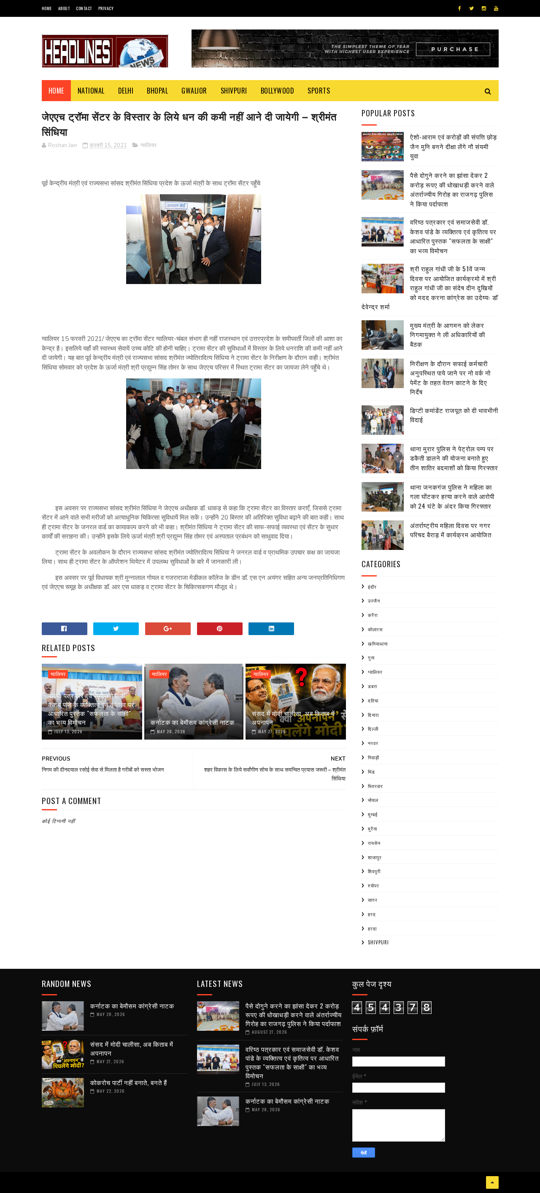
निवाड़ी (373, 757)
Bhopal (157, 91)
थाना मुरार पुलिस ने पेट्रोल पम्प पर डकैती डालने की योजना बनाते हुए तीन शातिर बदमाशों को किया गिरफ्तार (454, 458)
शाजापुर (375, 857)
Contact (84, 8)
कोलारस (375, 629)
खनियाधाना (378, 643)
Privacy (106, 8)
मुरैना (372, 828)
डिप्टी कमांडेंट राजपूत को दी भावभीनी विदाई (454, 414)
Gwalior (194, 91)
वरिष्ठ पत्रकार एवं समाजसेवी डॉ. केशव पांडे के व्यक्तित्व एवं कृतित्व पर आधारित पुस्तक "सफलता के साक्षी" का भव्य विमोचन (91, 709)
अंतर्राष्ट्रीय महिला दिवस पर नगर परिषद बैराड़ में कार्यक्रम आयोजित (450, 529)
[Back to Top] (492, 1182)
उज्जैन (374, 600)
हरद (372, 914)
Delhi (126, 91)
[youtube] (496, 8)
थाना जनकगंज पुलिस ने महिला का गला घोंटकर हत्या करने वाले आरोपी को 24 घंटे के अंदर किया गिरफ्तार (452, 496)
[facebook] (459, 8)
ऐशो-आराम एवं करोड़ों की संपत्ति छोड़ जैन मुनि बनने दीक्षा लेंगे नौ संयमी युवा (453, 146)
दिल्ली (373, 728)
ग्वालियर (148, 145)
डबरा (372, 686)
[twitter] (471, 8)
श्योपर (373, 885)
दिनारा (373, 714)
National (91, 91)
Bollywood (277, 91)
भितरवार (375, 786)
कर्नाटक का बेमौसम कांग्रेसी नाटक (193, 722)
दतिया (373, 700)
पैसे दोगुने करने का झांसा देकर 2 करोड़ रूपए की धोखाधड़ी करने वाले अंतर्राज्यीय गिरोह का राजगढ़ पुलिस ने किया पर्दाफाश (452, 189)
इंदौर (372, 586)
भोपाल (373, 799)
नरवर (373, 743)
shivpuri (378, 942)
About (64, 8)
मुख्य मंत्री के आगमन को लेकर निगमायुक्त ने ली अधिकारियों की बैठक (447, 334)
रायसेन (374, 842)
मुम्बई (373, 814)
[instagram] (484, 8)
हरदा (372, 928)
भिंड (371, 771)
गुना (371, 657)
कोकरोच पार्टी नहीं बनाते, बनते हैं (128, 1082)
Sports (319, 91)
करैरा (373, 614)
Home (47, 8)
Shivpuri (234, 91)
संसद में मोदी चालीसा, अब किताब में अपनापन (293, 717)
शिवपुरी (374, 871)
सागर (373, 899)
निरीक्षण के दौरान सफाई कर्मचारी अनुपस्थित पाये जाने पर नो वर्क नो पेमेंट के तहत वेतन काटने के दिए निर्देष (450, 378)
